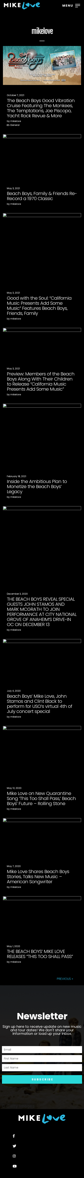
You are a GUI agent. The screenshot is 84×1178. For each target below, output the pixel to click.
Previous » (65, 979)
